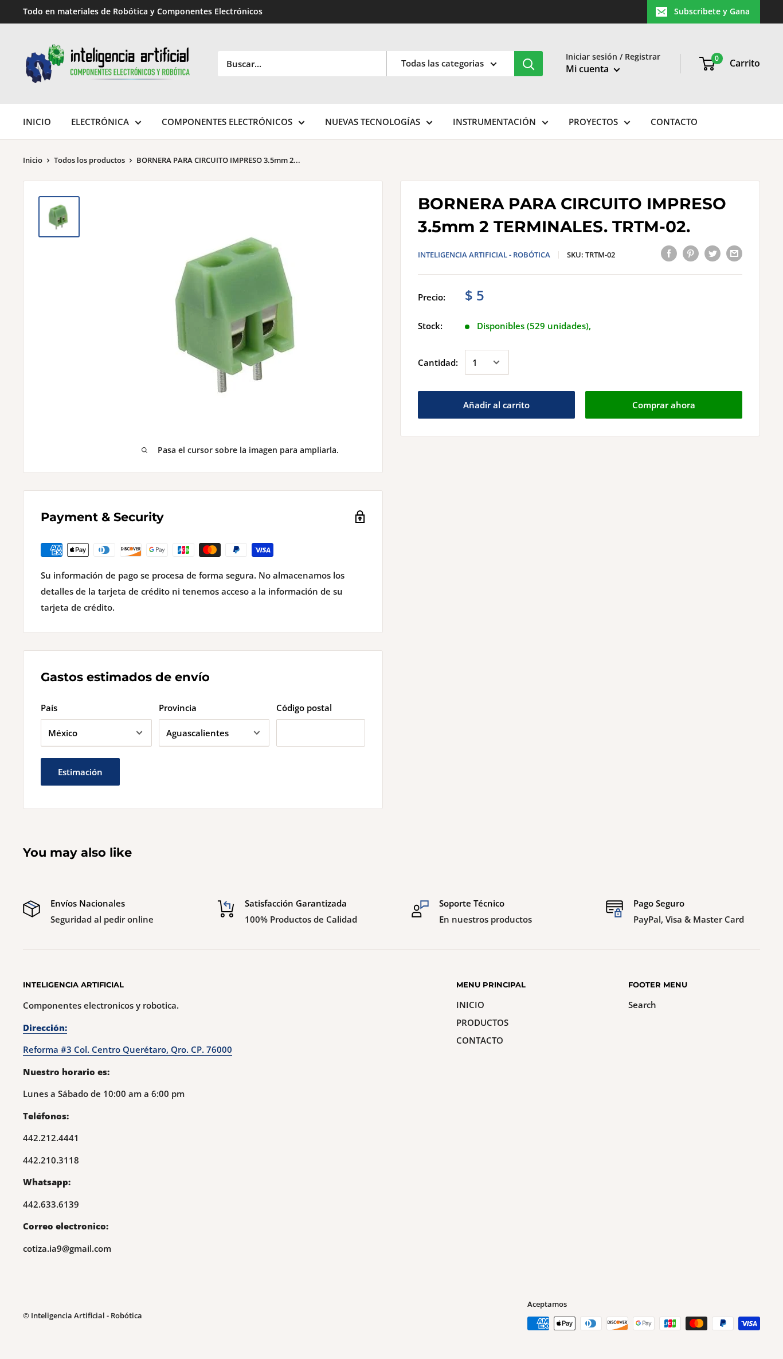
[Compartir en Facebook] (669, 252)
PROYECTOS (593, 121)
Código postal (304, 707)
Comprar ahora (663, 405)
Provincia (178, 707)
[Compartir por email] (734, 252)
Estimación (80, 772)
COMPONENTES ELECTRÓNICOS (227, 121)
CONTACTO (674, 121)
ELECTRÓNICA (100, 121)
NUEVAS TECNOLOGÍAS (372, 121)
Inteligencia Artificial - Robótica (484, 254)
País (49, 707)
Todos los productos (89, 160)
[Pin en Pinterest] (691, 252)
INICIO (37, 121)
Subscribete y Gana (712, 11)
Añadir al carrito (496, 405)
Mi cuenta (588, 69)
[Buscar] (528, 63)
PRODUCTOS (482, 1022)
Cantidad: (438, 362)
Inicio (32, 160)
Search (642, 1004)
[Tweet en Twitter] (712, 252)
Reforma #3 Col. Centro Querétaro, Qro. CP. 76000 (127, 1049)
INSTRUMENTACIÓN (494, 121)
